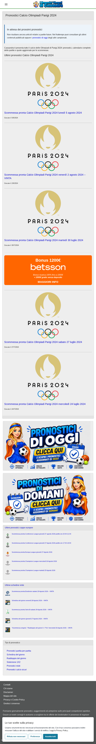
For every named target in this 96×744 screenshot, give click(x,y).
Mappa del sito (10, 696)
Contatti (7, 685)
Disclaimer (8, 692)
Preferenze (35, 736)
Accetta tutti (50, 736)
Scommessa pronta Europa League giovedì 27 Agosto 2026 (32, 552)
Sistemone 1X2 (13, 662)
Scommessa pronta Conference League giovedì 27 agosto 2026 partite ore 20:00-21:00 (41, 534)
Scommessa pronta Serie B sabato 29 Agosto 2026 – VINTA (32, 610)
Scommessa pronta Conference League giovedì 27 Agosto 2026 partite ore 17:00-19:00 (41, 543)
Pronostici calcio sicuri (17, 670)
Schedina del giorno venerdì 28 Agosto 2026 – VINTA (30, 600)
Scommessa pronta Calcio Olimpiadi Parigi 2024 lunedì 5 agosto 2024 (43, 112)
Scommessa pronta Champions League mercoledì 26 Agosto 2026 (34, 561)
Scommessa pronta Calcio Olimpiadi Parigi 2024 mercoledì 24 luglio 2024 (45, 404)
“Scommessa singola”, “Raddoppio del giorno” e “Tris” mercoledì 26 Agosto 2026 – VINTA (42, 628)
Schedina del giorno (16, 655)
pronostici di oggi (40, 38)
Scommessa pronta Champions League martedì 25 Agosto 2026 (33, 570)
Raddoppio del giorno (16, 658)
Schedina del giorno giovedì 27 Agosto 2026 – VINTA (30, 619)
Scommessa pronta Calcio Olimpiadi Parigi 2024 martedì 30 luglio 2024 (43, 240)
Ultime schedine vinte (14, 585)
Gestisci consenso (12, 703)
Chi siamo (8, 688)
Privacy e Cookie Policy (14, 700)
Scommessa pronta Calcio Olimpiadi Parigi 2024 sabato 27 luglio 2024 (43, 342)
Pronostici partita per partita (19, 651)
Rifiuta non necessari (16, 736)
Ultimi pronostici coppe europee (19, 528)
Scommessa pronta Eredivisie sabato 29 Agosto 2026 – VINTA (33, 591)
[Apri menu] (6, 4)
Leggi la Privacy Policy (58, 730)
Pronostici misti (13, 666)
